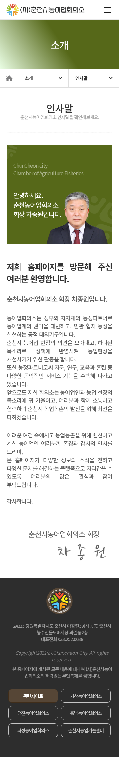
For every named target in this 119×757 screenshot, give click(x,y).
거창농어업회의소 (86, 696)
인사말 (81, 78)
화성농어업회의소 (33, 730)
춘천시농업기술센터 (86, 730)
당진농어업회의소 (33, 713)
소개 (29, 78)
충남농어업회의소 (86, 713)
